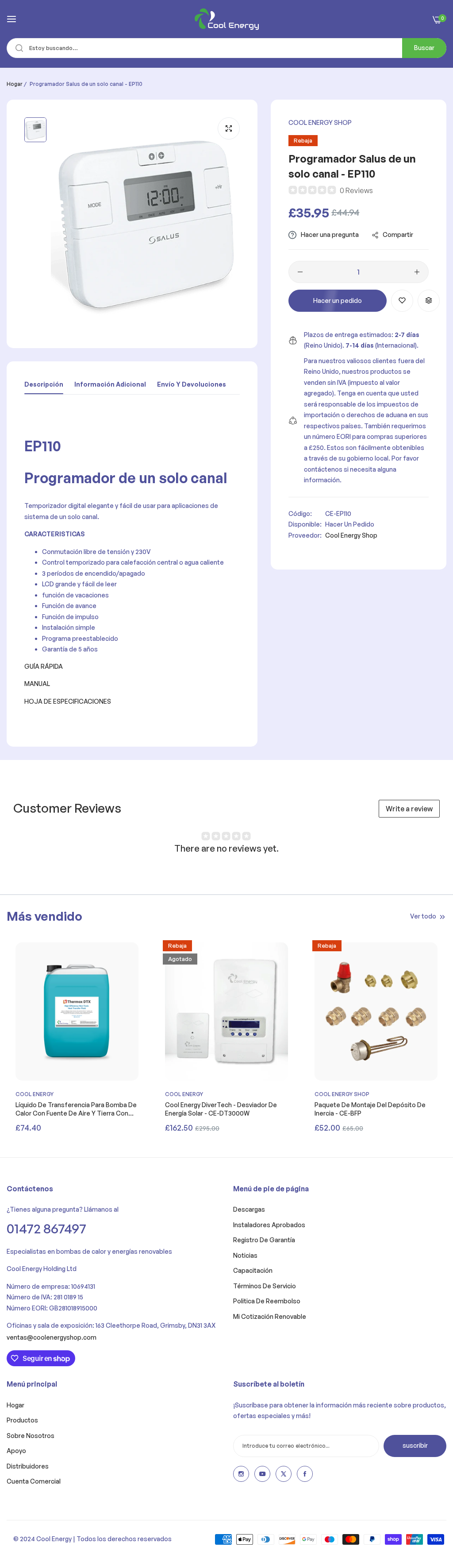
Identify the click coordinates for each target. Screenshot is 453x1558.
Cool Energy (34, 1094)
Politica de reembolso (266, 1301)
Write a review (409, 808)
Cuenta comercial (34, 1481)
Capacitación (253, 1270)
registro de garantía (264, 1240)
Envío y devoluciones (191, 384)
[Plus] (417, 272)
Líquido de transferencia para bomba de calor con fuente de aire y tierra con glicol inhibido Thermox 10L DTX (76, 1109)
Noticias (245, 1255)
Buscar (424, 47)
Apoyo (16, 1450)
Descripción (43, 384)
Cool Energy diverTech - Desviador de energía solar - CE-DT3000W (221, 1108)
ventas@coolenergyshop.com (51, 1337)
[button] (402, 301)
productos (22, 1420)
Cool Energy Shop (320, 122)
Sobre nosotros (30, 1435)
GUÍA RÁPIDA (43, 666)
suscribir (415, 1445)
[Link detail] (241, 1474)
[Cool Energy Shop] (227, 19)
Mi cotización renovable (269, 1316)
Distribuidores (28, 1466)
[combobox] (226, 48)
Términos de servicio (264, 1286)
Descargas (249, 1209)
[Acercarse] (229, 128)
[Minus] (300, 272)
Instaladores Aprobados (269, 1225)
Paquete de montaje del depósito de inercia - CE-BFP (370, 1108)
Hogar (15, 84)
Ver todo (423, 916)
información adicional (110, 384)
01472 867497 (46, 1228)
